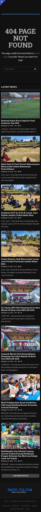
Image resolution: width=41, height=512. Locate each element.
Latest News (9, 86)
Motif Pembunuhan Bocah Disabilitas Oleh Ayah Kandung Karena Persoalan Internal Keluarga (19, 405)
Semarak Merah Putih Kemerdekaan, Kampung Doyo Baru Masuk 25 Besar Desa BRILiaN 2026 (18, 356)
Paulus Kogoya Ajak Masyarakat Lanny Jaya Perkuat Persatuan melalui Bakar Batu (20, 261)
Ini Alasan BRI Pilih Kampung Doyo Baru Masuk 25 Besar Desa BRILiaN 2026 (20, 308)
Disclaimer (15, 506)
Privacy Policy (25, 506)
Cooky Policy (6, 506)
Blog (27, 509)
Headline (5, 327)
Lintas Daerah (6, 137)
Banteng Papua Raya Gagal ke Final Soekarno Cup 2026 (18, 121)
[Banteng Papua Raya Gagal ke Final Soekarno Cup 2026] (20, 105)
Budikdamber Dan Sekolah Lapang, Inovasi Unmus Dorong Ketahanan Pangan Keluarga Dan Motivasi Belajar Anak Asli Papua (19, 455)
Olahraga (5, 94)
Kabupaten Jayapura (8, 281)
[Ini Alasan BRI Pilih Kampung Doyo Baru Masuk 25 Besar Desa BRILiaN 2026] (20, 292)
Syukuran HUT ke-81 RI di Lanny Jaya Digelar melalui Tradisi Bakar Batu (19, 214)
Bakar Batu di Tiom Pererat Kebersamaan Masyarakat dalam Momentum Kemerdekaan (20, 166)
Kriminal (5, 376)
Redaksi (34, 506)
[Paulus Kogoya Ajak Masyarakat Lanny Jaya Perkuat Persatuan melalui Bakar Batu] (20, 244)
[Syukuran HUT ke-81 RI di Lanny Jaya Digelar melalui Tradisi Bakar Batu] (20, 198)
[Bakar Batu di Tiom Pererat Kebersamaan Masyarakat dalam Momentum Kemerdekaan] (20, 149)
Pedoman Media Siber (17, 509)
